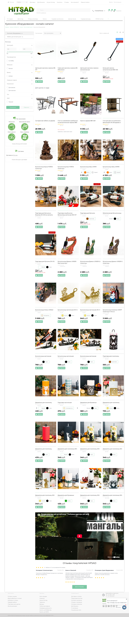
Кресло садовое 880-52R (87, 120)
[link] (117, 32)
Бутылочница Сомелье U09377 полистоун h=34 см (112, 310)
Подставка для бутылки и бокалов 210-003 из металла (44, 214)
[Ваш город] (126, 599)
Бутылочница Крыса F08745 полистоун (44, 167)
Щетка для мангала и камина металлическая (89, 69)
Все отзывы (79, 587)
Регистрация (117, 2)
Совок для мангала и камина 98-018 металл (68, 69)
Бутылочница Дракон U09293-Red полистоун (67, 262)
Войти (111, 2)
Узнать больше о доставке (19, 159)
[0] (109, 11)
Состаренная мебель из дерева (45, 120)
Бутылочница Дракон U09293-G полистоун (113, 262)
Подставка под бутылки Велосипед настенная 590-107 (67, 214)
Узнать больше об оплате (19, 144)
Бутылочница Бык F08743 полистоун (66, 167)
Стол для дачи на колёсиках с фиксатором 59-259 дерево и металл (112, 122)
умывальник (43, 12)
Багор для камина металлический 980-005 (110, 69)
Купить (40, 81)
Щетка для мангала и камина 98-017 (45, 69)
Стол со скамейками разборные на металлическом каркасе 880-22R (68, 122)
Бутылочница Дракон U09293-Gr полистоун (90, 262)
